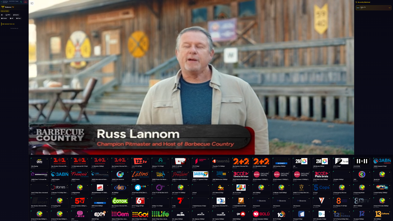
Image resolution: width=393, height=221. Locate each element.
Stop (26, 2)
